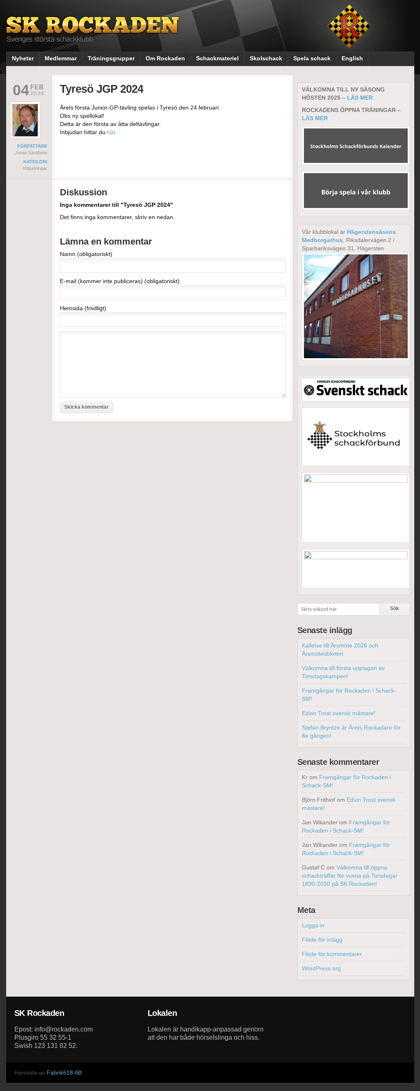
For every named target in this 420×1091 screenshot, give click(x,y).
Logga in (313, 925)
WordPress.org (321, 968)
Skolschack (266, 58)
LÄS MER (360, 97)
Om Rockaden (165, 58)
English (352, 58)
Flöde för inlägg (322, 939)
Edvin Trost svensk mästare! (338, 713)
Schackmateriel (217, 58)
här (111, 132)
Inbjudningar (35, 168)
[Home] (93, 36)
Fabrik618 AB (64, 1072)
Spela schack (312, 58)
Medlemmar (61, 58)
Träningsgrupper (111, 58)
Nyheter (23, 58)
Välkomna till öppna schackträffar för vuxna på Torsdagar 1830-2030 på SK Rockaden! (349, 875)
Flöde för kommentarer (332, 954)
